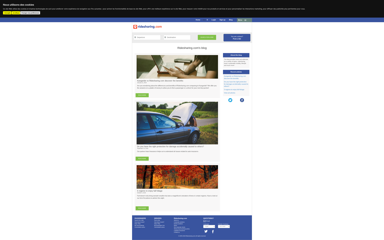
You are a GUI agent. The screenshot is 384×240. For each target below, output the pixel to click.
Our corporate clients (179, 227)
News (175, 225)
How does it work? (140, 222)
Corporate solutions (179, 222)
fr (207, 20)
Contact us (177, 232)
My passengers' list (159, 225)
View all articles (229, 93)
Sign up (222, 20)
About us (176, 220)
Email (208, 221)
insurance (182, 230)
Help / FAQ (137, 224)
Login (214, 20)
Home (198, 20)
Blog (231, 20)
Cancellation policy (140, 227)
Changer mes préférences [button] (30, 13)
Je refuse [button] (16, 13)
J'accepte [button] (7, 13)
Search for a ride (139, 220)
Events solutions (178, 224)
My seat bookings (139, 225)
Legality (176, 230)
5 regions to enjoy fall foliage (234, 89)
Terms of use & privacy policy (182, 229)
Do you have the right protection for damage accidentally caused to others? (236, 84)
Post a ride (157, 220)
